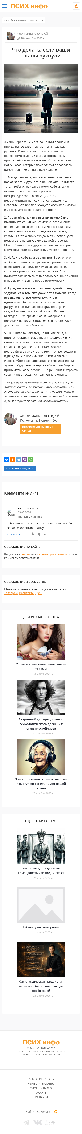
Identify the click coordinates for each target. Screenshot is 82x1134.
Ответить (13, 534)
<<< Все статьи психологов (23, 20)
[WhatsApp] (30, 459)
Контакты (41, 1097)
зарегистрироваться (52, 554)
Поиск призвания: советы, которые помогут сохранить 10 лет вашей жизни (41, 783)
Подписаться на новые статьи (37, 428)
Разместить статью (41, 1083)
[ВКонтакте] (6, 459)
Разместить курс (41, 1088)
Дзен (38, 593)
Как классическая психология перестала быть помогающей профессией (41, 986)
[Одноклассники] (12, 459)
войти (25, 554)
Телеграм (11, 593)
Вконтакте (26, 593)
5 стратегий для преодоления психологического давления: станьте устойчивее (41, 723)
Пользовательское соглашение (41, 1054)
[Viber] (24, 459)
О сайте (41, 1092)
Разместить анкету (41, 1079)
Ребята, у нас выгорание (41, 927)
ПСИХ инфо (29, 6)
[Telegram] (18, 459)
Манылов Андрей (36, 33)
